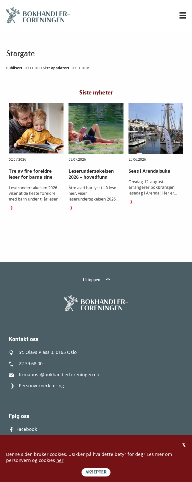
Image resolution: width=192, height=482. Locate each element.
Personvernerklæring (41, 385)
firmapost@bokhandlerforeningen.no (59, 374)
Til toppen (91, 280)
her (60, 460)
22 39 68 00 (30, 363)
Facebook (26, 429)
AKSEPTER (96, 472)
